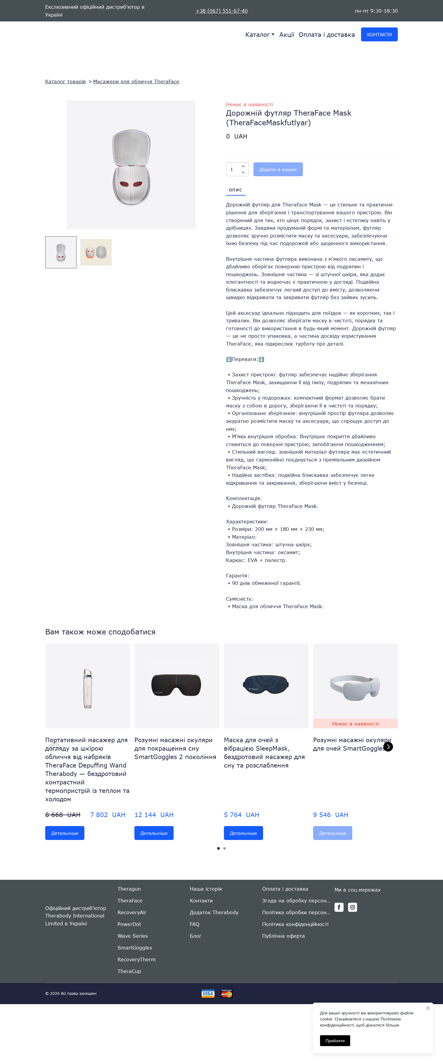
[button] (379, 34)
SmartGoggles (135, 947)
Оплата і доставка (327, 34)
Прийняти (335, 1040)
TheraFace (130, 900)
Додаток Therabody (214, 912)
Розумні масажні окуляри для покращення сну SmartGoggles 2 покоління (175, 748)
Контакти (201, 900)
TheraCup (129, 971)
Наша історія (206, 889)
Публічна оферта (283, 936)
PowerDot (129, 924)
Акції (286, 34)
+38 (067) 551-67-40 (222, 11)
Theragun (129, 889)
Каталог (257, 34)
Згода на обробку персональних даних (296, 900)
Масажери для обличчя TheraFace (136, 81)
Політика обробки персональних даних (296, 912)
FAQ (195, 924)
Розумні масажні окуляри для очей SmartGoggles (352, 744)
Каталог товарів (65, 81)
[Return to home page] (69, 35)
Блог (196, 936)
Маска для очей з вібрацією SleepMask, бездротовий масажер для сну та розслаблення (264, 752)
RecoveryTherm (137, 959)
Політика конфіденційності (295, 924)
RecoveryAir (132, 912)
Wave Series (133, 936)
